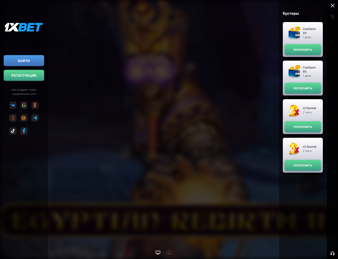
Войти (24, 61)
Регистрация (24, 75)
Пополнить (302, 49)
